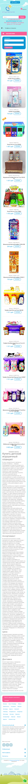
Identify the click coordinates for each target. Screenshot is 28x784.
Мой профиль (6, 752)
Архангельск (6, 706)
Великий (17, 709)
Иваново (13, 716)
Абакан (19, 703)
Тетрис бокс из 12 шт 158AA (14, 211)
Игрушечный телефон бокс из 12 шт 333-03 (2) (14, 178)
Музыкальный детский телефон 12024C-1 (14, 277)
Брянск (11, 709)
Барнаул (20, 706)
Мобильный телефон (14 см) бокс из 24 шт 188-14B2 (14, 445)
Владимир (19, 711)
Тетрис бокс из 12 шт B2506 (14, 144)
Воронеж (17, 714)
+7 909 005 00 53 (14, 19)
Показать (6, 42)
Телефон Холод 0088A (14, 111)
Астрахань (13, 706)
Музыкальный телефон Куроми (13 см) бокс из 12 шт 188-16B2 (14, 411)
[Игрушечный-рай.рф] (8, 9)
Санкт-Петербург (12, 703)
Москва (5, 703)
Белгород (5, 709)
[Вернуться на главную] (1, 28)
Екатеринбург (6, 716)
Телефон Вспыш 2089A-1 (14, 78)
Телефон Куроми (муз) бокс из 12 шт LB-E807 (14, 377)
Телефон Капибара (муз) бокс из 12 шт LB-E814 (14, 344)
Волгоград (5, 714)
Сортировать (7, 38)
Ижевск (19, 716)
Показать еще (12, 719)
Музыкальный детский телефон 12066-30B (14, 244)
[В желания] (9, 63)
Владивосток (12, 711)
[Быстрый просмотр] (14, 66)
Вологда (12, 714)
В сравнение (19, 63)
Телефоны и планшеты (10, 28)
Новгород (5, 711)
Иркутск (5, 719)
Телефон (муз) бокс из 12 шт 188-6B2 (14, 310)
